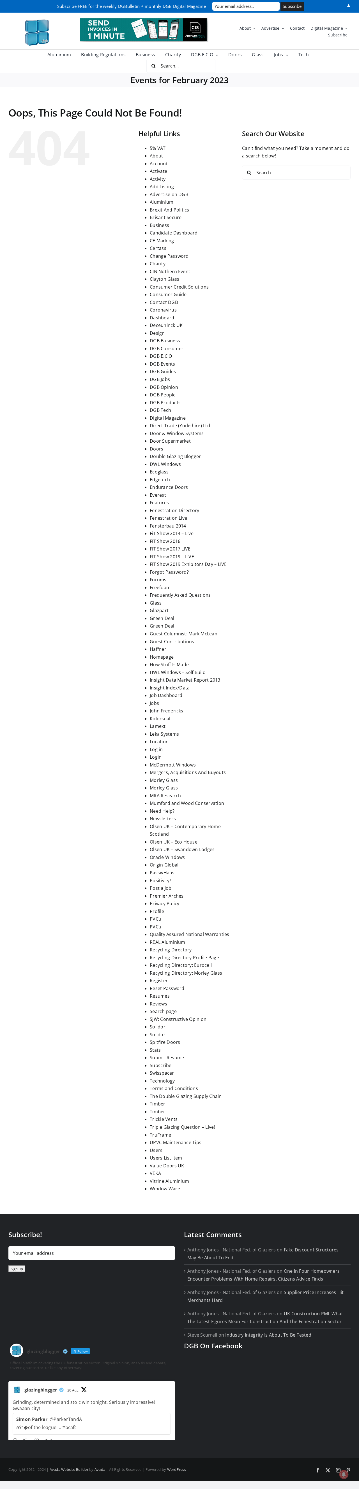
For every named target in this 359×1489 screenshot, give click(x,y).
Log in (156, 749)
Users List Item (166, 1158)
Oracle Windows (167, 857)
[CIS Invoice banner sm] (144, 20)
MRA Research (165, 796)
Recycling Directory (171, 950)
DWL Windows (165, 464)
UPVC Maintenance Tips (175, 1142)
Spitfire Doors (165, 1042)
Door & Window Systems (177, 433)
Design (157, 333)
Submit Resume (167, 1057)
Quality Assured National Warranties (189, 934)
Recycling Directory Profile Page (184, 957)
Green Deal (162, 618)
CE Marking (162, 241)
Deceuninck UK (166, 325)
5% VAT (157, 148)
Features (159, 503)
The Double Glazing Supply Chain (186, 1096)
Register (159, 980)
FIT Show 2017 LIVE (170, 549)
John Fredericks (166, 711)
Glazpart (159, 610)
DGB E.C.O (161, 356)
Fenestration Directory (174, 510)
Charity (157, 264)
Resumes (160, 996)
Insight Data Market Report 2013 (185, 680)
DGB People (163, 395)
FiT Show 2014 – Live (172, 533)
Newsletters (163, 819)
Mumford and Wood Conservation (187, 803)
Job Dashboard (166, 695)
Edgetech (160, 480)
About (156, 156)
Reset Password (167, 988)
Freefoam (160, 587)
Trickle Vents (164, 1119)
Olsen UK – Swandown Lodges (182, 849)
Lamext (157, 726)
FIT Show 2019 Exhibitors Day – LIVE (188, 564)
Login (156, 757)
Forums (158, 580)
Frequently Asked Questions (180, 595)
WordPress (176, 1469)
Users (156, 1150)
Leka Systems (164, 734)
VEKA (155, 1173)
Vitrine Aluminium (169, 1181)
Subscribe (160, 1065)
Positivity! (160, 880)
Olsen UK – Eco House (173, 842)
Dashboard (162, 318)
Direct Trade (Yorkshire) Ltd (180, 425)
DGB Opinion (164, 387)
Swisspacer (162, 1073)
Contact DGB (164, 302)
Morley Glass (164, 780)
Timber (157, 1104)
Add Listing (162, 186)
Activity (157, 179)
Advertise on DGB (169, 194)
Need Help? (162, 811)
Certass (158, 248)
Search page (163, 1011)
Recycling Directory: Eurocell (181, 965)
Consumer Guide (168, 294)
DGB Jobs (160, 379)
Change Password (169, 256)
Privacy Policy (164, 903)
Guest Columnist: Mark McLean (183, 634)
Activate (158, 171)
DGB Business (165, 341)
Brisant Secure (165, 217)
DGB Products (165, 402)
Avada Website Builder (69, 1469)
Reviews (158, 1004)
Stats (155, 1050)
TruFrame (160, 1135)
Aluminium (161, 202)
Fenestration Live (168, 518)
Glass (156, 603)
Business (159, 225)
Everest (158, 495)
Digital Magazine (168, 418)
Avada (100, 1469)
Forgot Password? (169, 572)
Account (159, 164)
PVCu (155, 919)
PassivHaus (162, 873)
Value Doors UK (167, 1166)
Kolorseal (160, 719)
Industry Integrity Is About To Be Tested (268, 1335)
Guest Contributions (172, 641)
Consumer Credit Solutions (179, 287)
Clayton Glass (164, 279)
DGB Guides (163, 371)
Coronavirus (163, 310)
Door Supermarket (170, 441)
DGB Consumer (166, 348)
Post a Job (160, 888)
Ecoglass (159, 472)
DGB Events (162, 364)
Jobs (154, 703)
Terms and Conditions (174, 1088)
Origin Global (164, 865)
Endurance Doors (169, 487)
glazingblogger (40, 1390)
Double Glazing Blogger (175, 456)
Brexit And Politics (169, 210)
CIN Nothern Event (170, 271)
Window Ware (165, 1189)
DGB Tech (160, 410)
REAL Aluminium (167, 942)
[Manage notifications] (343, 1474)
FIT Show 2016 (165, 541)
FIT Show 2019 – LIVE (172, 557)
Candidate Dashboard (174, 233)
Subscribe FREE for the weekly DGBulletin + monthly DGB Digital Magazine (131, 6)
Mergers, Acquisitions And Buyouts (188, 772)
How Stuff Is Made (169, 664)
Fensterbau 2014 (168, 526)
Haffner (158, 649)
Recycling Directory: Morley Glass (186, 973)
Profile (157, 911)
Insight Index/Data (170, 688)
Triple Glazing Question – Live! (182, 1127)
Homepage (162, 657)
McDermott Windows (173, 765)
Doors (156, 449)
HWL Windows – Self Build (178, 672)
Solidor (157, 1027)
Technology (162, 1081)
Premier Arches (166, 896)
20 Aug (73, 1390)
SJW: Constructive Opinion (178, 1019)
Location (159, 741)
